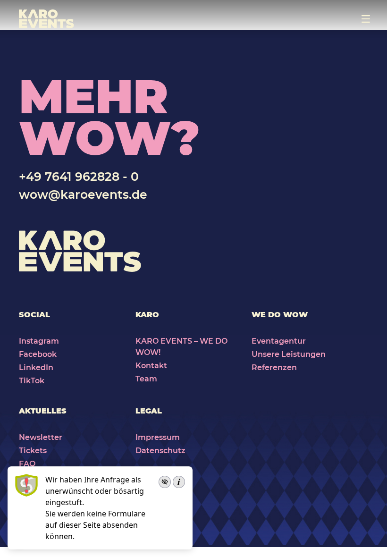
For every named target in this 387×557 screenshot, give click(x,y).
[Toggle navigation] (365, 18)
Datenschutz (160, 450)
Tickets (33, 450)
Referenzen (274, 367)
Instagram (39, 341)
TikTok (31, 380)
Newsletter (40, 437)
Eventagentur (279, 341)
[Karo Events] (46, 18)
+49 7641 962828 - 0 (79, 176)
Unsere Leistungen (289, 354)
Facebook (38, 354)
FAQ (27, 463)
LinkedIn (36, 367)
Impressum (157, 437)
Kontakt (151, 365)
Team (146, 378)
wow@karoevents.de (83, 194)
